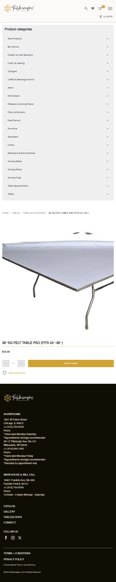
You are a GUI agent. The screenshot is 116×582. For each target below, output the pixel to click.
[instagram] (13, 538)
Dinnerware (14, 95)
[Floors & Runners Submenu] (108, 112)
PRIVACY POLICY (14, 559)
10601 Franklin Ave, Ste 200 (19, 480)
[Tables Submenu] (108, 194)
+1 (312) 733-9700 (14, 427)
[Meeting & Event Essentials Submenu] (108, 153)
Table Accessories (34, 213)
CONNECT (10, 523)
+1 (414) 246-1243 (14, 449)
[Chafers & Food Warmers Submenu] (108, 55)
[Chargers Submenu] (108, 71)
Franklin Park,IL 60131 (16, 484)
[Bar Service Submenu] (108, 47)
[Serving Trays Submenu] (108, 178)
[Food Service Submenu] (108, 120)
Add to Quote (70, 363)
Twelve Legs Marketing (25, 565)
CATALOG (9, 506)
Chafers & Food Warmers (20, 54)
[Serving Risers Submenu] (108, 169)
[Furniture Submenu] (108, 128)
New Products (15, 38)
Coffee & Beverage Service (21, 79)
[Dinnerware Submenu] (108, 96)
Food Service (14, 120)
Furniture (12, 128)
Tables (11, 193)
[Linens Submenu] (108, 145)
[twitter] (20, 538)
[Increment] (21, 363)
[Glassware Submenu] (108, 137)
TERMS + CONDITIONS (17, 553)
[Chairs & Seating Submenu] (108, 63)
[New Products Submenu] (108, 39)
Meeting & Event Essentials (21, 153)
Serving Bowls (15, 161)
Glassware (13, 136)
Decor (11, 87)
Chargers (12, 71)
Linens (11, 144)
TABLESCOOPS (13, 517)
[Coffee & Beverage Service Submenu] (108, 79)
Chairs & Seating (16, 63)
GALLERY (9, 512)
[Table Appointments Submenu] (108, 186)
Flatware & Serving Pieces (21, 104)
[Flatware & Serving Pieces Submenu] (108, 104)
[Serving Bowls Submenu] (108, 161)
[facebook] (6, 538)
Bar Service (13, 46)
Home (5, 213)
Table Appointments (18, 185)
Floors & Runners (16, 112)
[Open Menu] (110, 8)
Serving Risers (15, 169)
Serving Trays (14, 177)
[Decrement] (6, 363)
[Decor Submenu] (108, 88)
